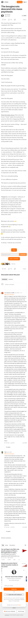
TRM (5, 452)
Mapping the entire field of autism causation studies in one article (9, 564)
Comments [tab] (4, 279)
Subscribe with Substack (15, 594)
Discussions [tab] (12, 545)
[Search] (25, 545)
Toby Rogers (7, 14)
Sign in (25, 2)
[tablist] (7, 279)
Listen (24, 15)
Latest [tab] (6, 545)
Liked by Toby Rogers (10, 294)
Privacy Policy (16, 600)
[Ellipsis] (26, 292)
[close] (24, 570)
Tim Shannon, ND (8, 292)
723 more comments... (6, 538)
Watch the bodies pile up (8, 115)
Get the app (21, 611)
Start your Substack (10, 611)
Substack (7, 615)
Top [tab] (3, 545)
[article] (14, 554)
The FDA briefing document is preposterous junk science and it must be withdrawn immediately (10, 555)
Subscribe (19, 2)
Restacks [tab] (11, 279)
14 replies (8, 447)
